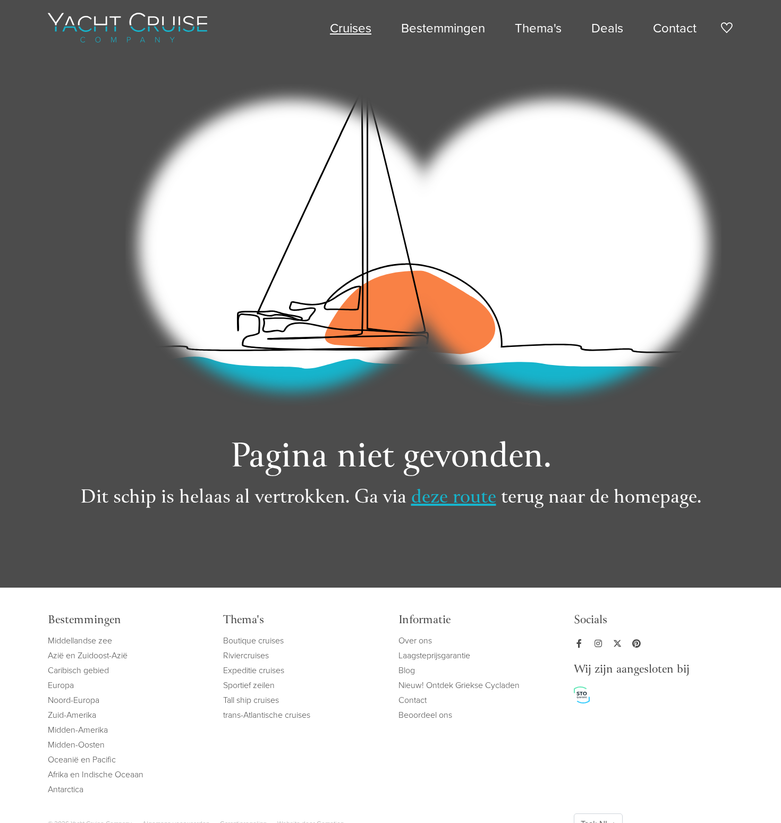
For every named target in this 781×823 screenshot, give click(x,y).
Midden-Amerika (78, 729)
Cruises (350, 28)
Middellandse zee (80, 640)
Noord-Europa (73, 700)
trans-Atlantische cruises (266, 714)
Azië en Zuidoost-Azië (88, 655)
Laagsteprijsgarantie (434, 655)
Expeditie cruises (253, 670)
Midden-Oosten (76, 744)
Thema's (538, 28)
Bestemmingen (443, 28)
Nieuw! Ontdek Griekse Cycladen (459, 685)
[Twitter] (619, 643)
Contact (675, 28)
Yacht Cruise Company (127, 28)
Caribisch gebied (78, 670)
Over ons (415, 640)
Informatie (424, 621)
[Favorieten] (726, 30)
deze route (453, 498)
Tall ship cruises (251, 700)
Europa (61, 685)
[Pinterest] (638, 643)
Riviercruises (246, 655)
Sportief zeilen (249, 685)
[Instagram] (600, 643)
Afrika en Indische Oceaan (95, 774)
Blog (406, 670)
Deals (607, 28)
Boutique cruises (253, 640)
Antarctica (65, 789)
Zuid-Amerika (72, 714)
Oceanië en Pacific (82, 759)
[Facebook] (581, 643)
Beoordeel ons (425, 714)
